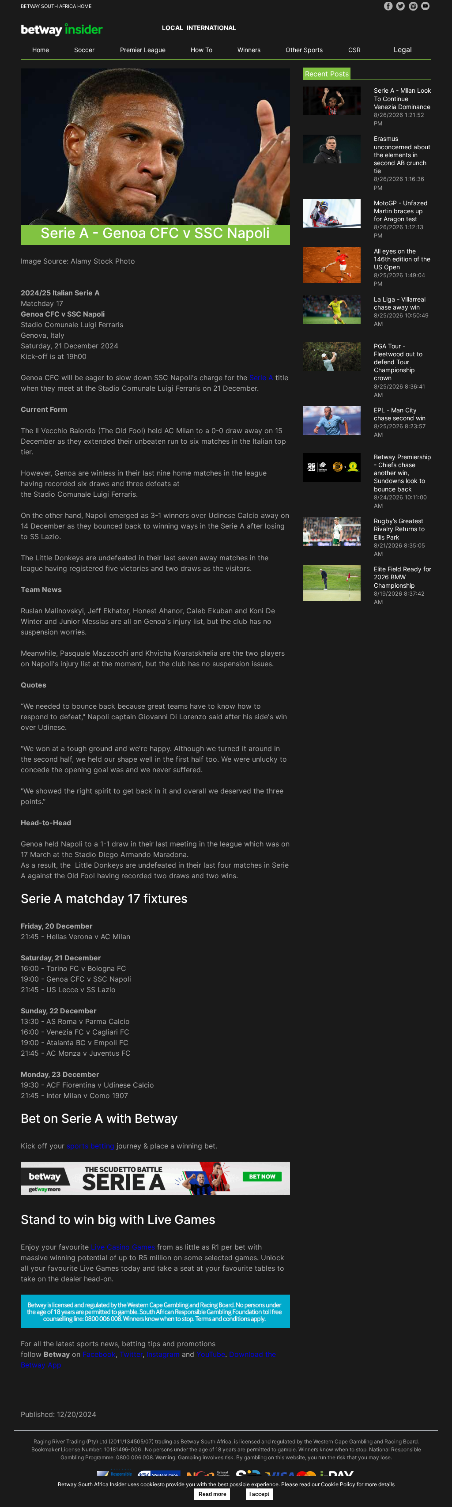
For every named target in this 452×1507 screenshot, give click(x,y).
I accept (259, 1494)
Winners (248, 49)
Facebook (99, 1354)
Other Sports (304, 49)
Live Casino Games (123, 1247)
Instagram (163, 1354)
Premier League (143, 49)
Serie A (261, 377)
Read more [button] (211, 1494)
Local (172, 27)
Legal (403, 49)
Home (40, 49)
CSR (354, 49)
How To (201, 49)
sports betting (90, 1145)
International (211, 27)
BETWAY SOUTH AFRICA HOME (56, 6)
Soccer (84, 49)
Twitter (131, 1354)
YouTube (210, 1354)
